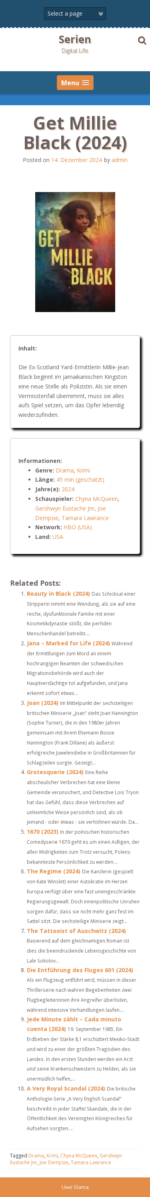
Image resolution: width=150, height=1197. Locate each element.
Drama (65, 470)
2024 (68, 489)
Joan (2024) (42, 703)
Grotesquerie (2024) (55, 772)
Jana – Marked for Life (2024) (68, 643)
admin (120, 160)
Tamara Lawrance (85, 518)
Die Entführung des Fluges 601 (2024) (80, 970)
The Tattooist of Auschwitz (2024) (76, 931)
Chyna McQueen (96, 498)
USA (57, 536)
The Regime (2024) (53, 871)
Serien (75, 39)
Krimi (83, 470)
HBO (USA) (78, 527)
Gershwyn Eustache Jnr (64, 508)
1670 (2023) (42, 831)
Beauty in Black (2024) (58, 593)
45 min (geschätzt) (80, 479)
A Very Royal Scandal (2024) (66, 1088)
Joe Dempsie (54, 1162)
